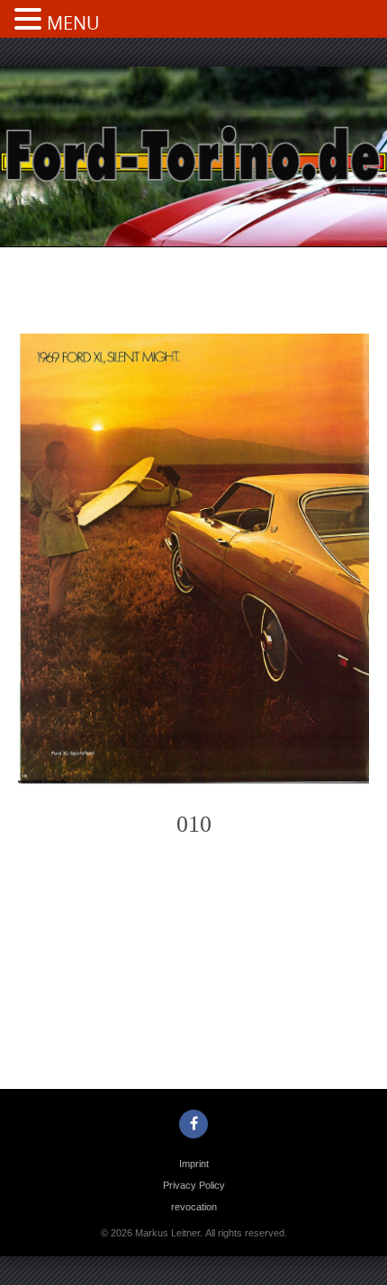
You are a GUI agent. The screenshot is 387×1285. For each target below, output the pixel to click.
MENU (73, 23)
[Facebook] (193, 1124)
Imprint (194, 1163)
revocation (194, 1206)
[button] (30, 20)
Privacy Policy (194, 1185)
